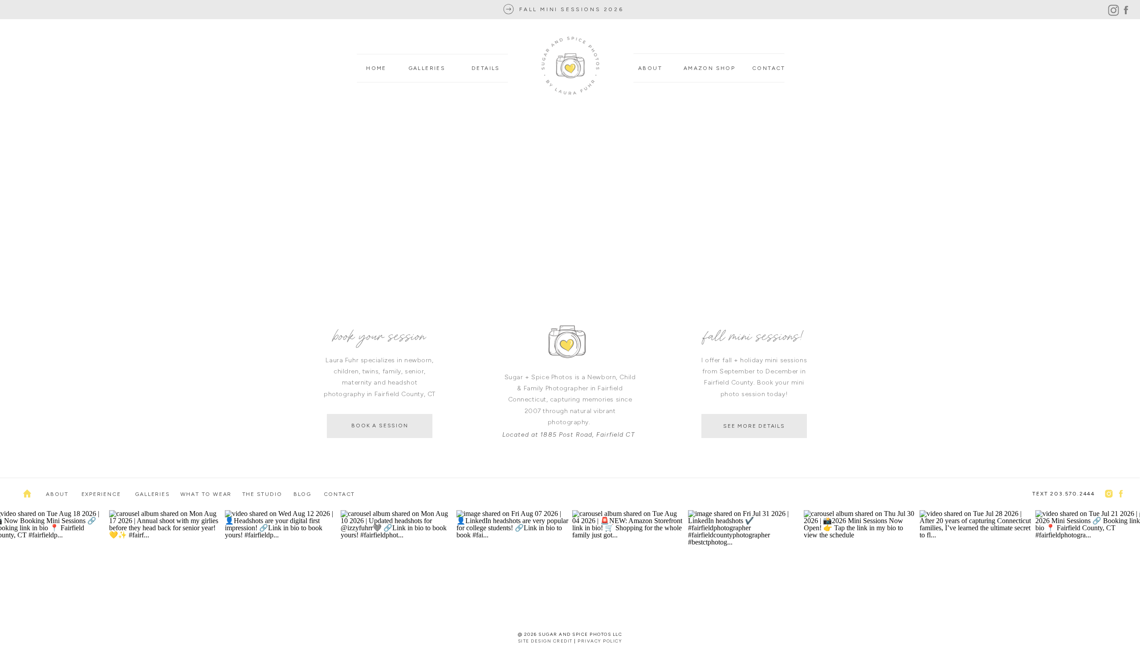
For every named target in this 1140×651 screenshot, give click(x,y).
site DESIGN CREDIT (545, 641)
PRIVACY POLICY (600, 641)
